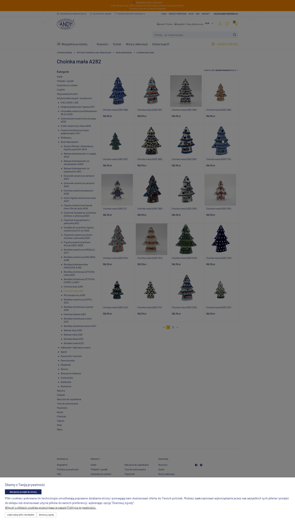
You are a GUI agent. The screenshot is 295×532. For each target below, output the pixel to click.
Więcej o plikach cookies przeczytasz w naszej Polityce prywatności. (50, 507)
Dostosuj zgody (46, 514)
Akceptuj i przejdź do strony (23, 491)
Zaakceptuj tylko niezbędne (20, 514)
